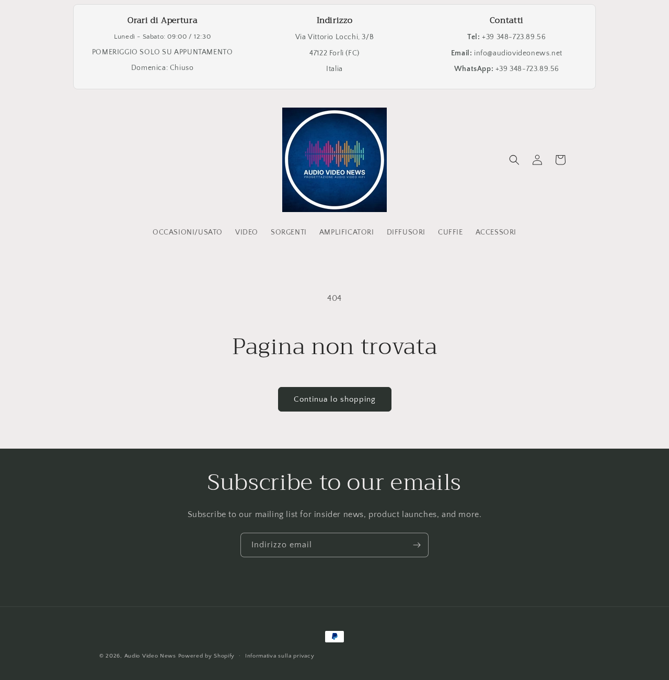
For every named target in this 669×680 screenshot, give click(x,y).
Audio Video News (150, 656)
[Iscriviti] (416, 545)
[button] (514, 159)
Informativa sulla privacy (280, 655)
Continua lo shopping (335, 399)
